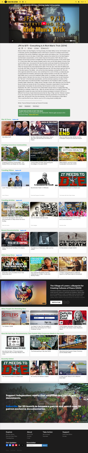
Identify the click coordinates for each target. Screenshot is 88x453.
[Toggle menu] (2, 1)
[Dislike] (22, 48)
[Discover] (20, 2)
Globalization (27, 106)
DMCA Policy (19, 450)
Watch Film (56, 302)
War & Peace (36, 106)
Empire (20, 106)
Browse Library (10, 434)
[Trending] (25, 2)
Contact (29, 436)
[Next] (67, 302)
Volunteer (45, 436)
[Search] (76, 2)
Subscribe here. (34, 114)
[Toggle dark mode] (79, 2)
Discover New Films (11, 436)
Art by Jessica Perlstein (81, 421)
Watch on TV (45, 48)
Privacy (7, 450)
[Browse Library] (22, 2)
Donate (65, 436)
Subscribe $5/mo (67, 434)
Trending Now (10, 438)
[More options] (28, 137)
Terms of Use (12, 450)
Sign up (44, 445)
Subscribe (12, 406)
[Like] (19, 48)
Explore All (15, 119)
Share (37, 48)
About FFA (30, 434)
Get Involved (46, 434)
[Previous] (64, 302)
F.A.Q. (28, 438)
